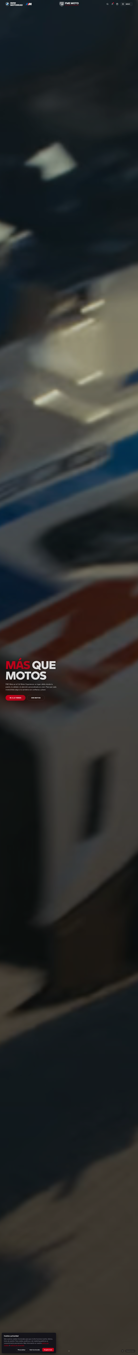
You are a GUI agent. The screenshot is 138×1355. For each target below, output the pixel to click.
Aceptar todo (48, 1350)
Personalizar (21, 1350)
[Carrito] (117, 4)
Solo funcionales (35, 1350)
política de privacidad (17, 1345)
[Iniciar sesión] (112, 4)
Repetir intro (130, 1351)
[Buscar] (107, 4)
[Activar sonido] (122, 1351)
